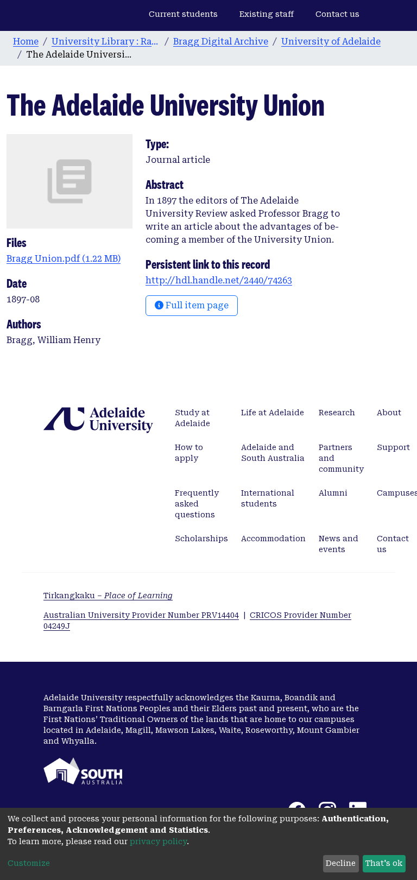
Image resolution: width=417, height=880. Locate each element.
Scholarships (201, 538)
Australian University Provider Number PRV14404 (141, 615)
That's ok (383, 863)
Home (26, 41)
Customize (29, 863)
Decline (341, 863)
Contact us (337, 14)
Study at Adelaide (192, 418)
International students (267, 498)
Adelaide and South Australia (273, 453)
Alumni (333, 493)
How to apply (189, 453)
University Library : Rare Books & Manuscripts (106, 41)
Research (337, 412)
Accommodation (273, 538)
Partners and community (341, 458)
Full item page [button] (196, 305)
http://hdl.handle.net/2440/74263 (219, 280)
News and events (338, 544)
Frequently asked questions (197, 504)
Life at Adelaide (272, 412)
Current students (183, 14)
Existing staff (266, 14)
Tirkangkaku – (108, 595)
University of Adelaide (331, 41)
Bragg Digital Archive (220, 41)
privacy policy (158, 841)
